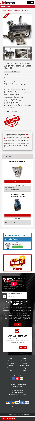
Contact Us (24, 358)
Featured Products (24, 365)
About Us (10, 361)
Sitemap (25, 363)
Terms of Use (24, 361)
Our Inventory (7, 6)
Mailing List (10, 365)
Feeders (10, 10)
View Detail (17, 181)
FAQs (10, 370)
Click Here (23, 347)
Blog (25, 368)
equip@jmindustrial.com (20, 394)
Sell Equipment (10, 363)
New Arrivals (10, 368)
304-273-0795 (11, 418)
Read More (17, 324)
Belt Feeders (17, 10)
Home (4, 10)
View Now (10, 296)
